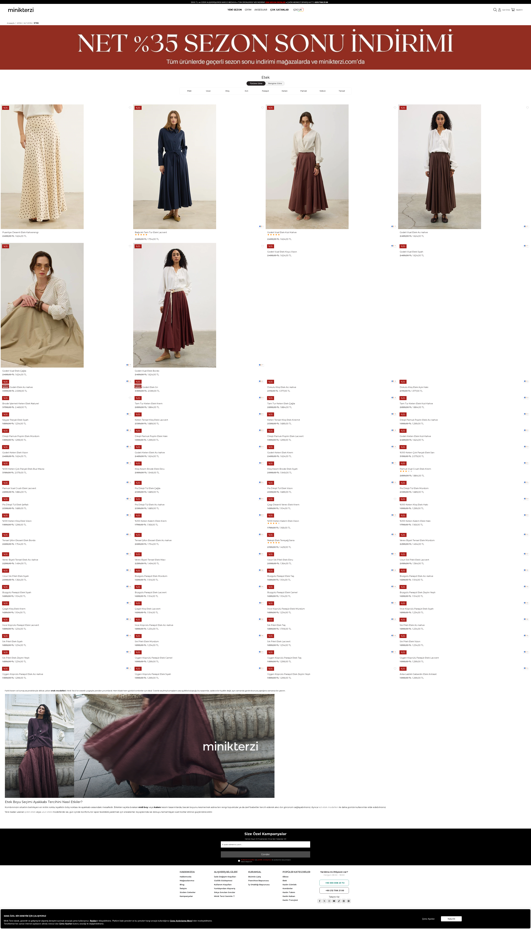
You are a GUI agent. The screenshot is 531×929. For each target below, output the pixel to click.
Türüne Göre (256, 83)
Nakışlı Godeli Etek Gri (146, 387)
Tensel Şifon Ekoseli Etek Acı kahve (153, 540)
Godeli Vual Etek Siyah (411, 252)
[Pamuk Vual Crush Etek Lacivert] (67, 482)
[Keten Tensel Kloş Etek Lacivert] (199, 414)
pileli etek (30, 812)
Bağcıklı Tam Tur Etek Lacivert (151, 232)
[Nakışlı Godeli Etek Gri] (199, 381)
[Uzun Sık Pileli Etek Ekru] (332, 553)
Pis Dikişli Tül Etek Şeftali (15, 505)
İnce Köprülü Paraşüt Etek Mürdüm (286, 609)
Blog (182, 884)
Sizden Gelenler (188, 892)
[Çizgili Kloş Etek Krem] (67, 602)
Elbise (285, 877)
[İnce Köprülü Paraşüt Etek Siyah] (464, 602)
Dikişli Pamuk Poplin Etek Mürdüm (20, 436)
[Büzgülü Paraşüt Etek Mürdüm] (199, 570)
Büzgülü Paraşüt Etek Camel (282, 592)
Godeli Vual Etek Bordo (147, 371)
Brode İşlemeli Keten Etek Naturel (20, 403)
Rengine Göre (275, 83)
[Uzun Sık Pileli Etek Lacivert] (464, 553)
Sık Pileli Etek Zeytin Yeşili (15, 658)
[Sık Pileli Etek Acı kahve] (464, 619)
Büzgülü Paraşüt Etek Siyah (16, 592)
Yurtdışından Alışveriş (224, 888)
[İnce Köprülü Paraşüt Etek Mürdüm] (332, 602)
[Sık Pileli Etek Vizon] (464, 635)
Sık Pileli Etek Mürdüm (147, 641)
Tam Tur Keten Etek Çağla (281, 403)
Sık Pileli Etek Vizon (410, 641)
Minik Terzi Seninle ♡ (224, 896)
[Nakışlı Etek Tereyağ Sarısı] (332, 534)
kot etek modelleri (328, 807)
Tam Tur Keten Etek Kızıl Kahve (416, 403)
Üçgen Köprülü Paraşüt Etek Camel (153, 658)
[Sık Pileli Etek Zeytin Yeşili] (67, 652)
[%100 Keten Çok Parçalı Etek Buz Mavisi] (67, 463)
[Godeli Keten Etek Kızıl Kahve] (464, 430)
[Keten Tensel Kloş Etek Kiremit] (332, 414)
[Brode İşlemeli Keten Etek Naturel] (67, 397)
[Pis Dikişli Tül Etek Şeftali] (67, 498)
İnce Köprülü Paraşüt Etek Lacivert (20, 625)
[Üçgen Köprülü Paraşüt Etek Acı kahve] (67, 668)
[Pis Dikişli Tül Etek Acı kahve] (199, 498)
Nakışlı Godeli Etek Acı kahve (17, 387)
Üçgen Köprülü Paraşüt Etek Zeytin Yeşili (288, 674)
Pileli (189, 91)
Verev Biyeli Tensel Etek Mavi (150, 560)
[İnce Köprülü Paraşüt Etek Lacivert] (67, 619)
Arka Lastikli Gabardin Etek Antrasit (418, 674)
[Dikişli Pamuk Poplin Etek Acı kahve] (464, 414)
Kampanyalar (186, 896)
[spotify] (348, 901)
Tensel (342, 91)
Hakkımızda (185, 877)
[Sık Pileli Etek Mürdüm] (199, 635)
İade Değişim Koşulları (225, 877)
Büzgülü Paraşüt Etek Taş (280, 576)
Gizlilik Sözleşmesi (223, 880)
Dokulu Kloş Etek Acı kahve (281, 387)
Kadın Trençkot (290, 900)
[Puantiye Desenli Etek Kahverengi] (67, 166)
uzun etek (46, 812)
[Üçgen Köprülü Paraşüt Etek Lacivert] (464, 652)
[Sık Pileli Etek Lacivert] (332, 635)
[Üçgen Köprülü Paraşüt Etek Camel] (199, 652)
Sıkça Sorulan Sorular (224, 892)
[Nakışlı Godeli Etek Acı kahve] (67, 381)
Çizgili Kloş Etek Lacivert (147, 609)
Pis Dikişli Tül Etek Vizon (280, 488)
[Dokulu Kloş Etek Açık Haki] (464, 381)
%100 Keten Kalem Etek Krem (151, 521)
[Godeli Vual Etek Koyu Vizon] (332, 245)
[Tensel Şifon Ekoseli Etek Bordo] (67, 534)
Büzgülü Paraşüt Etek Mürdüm (151, 576)
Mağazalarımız (187, 880)
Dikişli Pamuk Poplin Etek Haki (151, 436)
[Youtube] (334, 901)
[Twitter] (324, 901)
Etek (285, 880)
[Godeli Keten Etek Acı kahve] (199, 446)
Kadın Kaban (289, 896)
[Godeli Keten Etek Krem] (332, 446)
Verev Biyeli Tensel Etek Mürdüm (417, 540)
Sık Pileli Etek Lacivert (278, 641)
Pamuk (303, 91)
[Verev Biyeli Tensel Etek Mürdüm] (464, 534)
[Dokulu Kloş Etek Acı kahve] (332, 381)
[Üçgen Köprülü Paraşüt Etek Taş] (332, 652)
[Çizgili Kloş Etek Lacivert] (199, 602)
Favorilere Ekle (130, 108)
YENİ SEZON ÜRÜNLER (275, 2)
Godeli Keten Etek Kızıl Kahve (415, 436)
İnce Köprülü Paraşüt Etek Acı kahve (154, 625)
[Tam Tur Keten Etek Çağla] (332, 397)
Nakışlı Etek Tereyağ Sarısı (281, 540)
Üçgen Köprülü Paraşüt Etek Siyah (153, 674)
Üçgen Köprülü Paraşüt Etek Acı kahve (22, 674)
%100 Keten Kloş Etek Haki (414, 505)
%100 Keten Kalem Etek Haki (415, 521)
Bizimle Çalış (254, 877)
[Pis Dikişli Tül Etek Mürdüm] (464, 482)
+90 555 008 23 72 (334, 883)
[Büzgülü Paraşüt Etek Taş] (332, 570)
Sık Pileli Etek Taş (276, 625)
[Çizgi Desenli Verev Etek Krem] (332, 498)
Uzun (208, 91)
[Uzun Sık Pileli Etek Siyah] (67, 570)
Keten (284, 91)
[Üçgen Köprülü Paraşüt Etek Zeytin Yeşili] (332, 668)
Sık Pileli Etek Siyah (12, 641)
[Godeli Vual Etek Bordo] (199, 305)
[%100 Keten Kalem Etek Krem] (199, 515)
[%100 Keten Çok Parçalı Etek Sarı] (464, 446)
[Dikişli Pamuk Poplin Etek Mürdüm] (67, 430)
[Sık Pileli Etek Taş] (332, 619)
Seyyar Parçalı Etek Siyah (15, 420)
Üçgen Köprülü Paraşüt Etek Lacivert (419, 658)
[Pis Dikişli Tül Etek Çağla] (199, 482)
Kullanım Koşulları (223, 884)
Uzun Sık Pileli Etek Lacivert (414, 560)
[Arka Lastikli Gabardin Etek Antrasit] (464, 668)
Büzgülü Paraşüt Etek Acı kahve (416, 576)
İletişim (183, 888)
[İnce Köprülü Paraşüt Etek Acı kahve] (199, 619)
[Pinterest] (343, 901)
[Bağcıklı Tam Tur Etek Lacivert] (199, 166)
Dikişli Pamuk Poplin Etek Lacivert (285, 436)
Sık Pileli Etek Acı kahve (412, 625)
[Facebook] (319, 901)
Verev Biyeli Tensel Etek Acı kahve (20, 560)
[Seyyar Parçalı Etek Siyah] (67, 414)
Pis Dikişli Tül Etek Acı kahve (150, 505)
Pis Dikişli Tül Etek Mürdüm (414, 488)
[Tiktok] (339, 901)
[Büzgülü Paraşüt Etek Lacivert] (199, 586)
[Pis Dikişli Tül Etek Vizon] (332, 482)
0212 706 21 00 (321, 2)
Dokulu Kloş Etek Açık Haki (414, 387)
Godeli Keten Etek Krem (280, 452)
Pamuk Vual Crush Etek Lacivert (19, 488)
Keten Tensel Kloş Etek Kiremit (283, 420)
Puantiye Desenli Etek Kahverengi (20, 232)
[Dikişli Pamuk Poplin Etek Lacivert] (332, 430)
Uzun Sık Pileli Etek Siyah (15, 576)
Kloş (227, 91)
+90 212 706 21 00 (335, 890)
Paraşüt (265, 91)
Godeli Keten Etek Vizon (15, 452)
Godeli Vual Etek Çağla (14, 371)
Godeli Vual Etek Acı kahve (414, 232)
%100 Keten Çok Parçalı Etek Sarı (417, 452)
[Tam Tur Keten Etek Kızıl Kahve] (464, 397)
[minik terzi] (20, 10)
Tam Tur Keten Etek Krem (148, 403)
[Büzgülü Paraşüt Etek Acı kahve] (464, 570)
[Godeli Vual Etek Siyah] (464, 245)
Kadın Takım (289, 892)
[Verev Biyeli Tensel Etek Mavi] (199, 553)
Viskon (323, 91)
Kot (246, 91)
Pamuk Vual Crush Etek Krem (415, 469)
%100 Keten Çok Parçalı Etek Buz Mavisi (23, 469)
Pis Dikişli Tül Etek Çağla (147, 488)
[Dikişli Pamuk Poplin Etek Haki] (199, 430)
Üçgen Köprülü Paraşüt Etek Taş (284, 658)
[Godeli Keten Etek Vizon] (67, 446)
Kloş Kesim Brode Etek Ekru (149, 469)
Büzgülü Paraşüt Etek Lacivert (150, 592)
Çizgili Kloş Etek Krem (13, 609)
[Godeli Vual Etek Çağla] (67, 305)
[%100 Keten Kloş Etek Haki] (464, 498)
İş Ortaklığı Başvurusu (259, 884)
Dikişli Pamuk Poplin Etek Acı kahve (419, 420)
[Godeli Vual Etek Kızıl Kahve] (332, 166)
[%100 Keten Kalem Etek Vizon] (332, 515)
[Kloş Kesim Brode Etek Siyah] (332, 463)
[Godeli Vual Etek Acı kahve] (464, 166)
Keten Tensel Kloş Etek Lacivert (151, 420)
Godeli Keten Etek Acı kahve (150, 452)
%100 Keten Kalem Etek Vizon (283, 521)
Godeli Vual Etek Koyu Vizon (282, 252)
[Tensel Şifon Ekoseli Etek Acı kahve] (199, 534)
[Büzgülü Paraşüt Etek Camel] (332, 586)
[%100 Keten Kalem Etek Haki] (464, 515)
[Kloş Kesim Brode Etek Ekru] (199, 463)
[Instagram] (329, 901)
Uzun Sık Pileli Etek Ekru (280, 560)
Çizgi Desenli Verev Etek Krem (283, 505)
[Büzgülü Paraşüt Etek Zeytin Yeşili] (464, 586)
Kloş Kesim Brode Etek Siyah (282, 469)
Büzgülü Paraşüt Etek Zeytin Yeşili (417, 592)
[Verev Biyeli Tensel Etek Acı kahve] (67, 553)
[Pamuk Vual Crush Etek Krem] (464, 463)
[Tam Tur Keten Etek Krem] (199, 397)
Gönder (265, 854)
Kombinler (288, 888)
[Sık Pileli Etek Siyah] (67, 635)
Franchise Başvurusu (258, 880)
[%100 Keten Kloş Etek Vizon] (67, 515)
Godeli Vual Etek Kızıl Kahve (282, 232)
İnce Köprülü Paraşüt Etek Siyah (417, 609)
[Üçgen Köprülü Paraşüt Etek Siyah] (199, 668)
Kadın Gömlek (289, 884)
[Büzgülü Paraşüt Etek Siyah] (67, 586)
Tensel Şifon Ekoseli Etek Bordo (19, 540)
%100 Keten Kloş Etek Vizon (17, 521)
